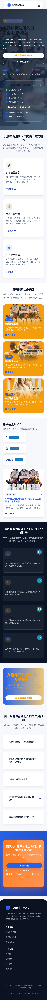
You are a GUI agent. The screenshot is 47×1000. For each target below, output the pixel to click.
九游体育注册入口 (18, 5)
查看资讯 (25, 870)
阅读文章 (8, 514)
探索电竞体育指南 (25, 55)
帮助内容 (9, 969)
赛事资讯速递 (11, 937)
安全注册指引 (11, 942)
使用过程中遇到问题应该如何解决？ (22, 798)
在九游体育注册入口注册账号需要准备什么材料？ (22, 760)
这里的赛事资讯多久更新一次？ (22, 817)
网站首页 (9, 954)
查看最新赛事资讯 (25, 698)
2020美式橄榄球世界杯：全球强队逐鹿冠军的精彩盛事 (23, 500)
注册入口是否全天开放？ (19, 779)
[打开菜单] (38, 5)
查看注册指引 (25, 62)
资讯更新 (9, 964)
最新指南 (9, 959)
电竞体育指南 (11, 932)
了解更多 (9, 189)
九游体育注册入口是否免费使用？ (22, 742)
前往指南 (25, 865)
